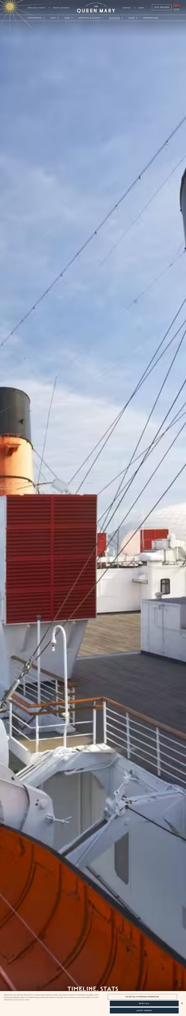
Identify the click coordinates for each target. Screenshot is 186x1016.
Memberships (151, 18)
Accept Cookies (144, 1010)
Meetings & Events (89, 18)
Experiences (35, 18)
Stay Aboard (161, 7)
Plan (132, 18)
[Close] (182, 1003)
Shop (141, 8)
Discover (114, 18)
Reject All (144, 1003)
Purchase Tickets (36, 8)
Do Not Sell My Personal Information (142, 997)
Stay (53, 18)
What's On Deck (61, 8)
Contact (126, 8)
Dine (67, 18)
